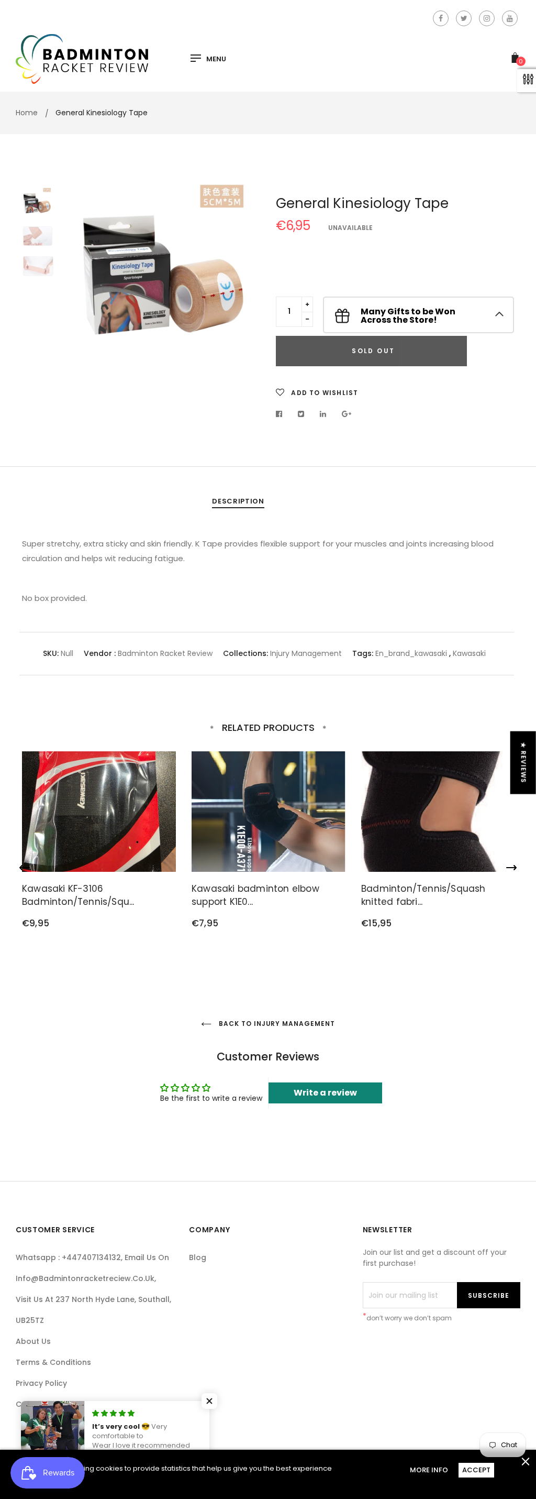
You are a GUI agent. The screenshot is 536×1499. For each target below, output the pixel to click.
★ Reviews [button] (523, 762)
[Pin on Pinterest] (347, 413)
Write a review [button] (325, 1093)
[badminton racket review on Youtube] (510, 18)
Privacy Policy (41, 1383)
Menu (216, 59)
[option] (167, 261)
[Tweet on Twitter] (301, 413)
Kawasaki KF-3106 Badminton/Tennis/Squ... (78, 895)
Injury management (306, 653)
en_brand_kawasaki (411, 653)
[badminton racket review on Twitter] (464, 18)
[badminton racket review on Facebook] (441, 18)
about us (33, 1341)
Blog (197, 1257)
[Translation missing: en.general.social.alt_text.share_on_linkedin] (323, 413)
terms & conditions (53, 1362)
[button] (209, 1401)
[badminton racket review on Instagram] (487, 18)
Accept (476, 1470)
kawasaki (469, 653)
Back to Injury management (276, 1023)
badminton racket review (165, 653)
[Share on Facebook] (282, 413)
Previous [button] (90, 261)
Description (238, 501)
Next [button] (244, 261)
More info (429, 1470)
